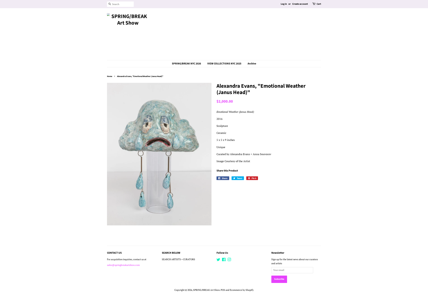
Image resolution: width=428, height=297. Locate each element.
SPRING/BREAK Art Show (206, 289)
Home (109, 76)
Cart (319, 4)
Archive (252, 63)
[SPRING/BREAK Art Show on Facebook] (224, 260)
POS (223, 289)
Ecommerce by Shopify (242, 289)
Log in (284, 4)
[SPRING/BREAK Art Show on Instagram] (229, 260)
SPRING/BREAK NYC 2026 (186, 63)
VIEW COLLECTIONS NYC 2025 (224, 63)
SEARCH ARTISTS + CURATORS (178, 259)
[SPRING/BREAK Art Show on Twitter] (218, 260)
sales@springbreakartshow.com (123, 265)
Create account (300, 4)
